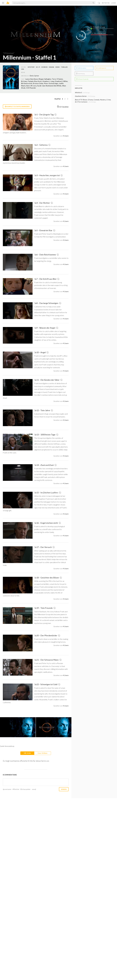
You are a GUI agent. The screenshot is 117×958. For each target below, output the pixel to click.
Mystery (31, 67)
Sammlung (81, 73)
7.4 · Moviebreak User (98, 33)
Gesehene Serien (80, 96)
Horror (44, 67)
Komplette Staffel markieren (17, 106)
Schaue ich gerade (83, 79)
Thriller (64, 67)
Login (113, 3)
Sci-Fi (38, 67)
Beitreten (106, 3)
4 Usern (66, 136)
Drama (51, 67)
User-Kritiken (42, 753)
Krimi (57, 67)
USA (22, 69)
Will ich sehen (82, 68)
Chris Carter (34, 76)
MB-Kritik (27, 753)
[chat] (99, 3)
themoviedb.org (9, 746)
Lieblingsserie (102, 68)
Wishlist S (78, 92)
